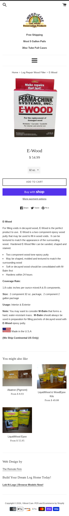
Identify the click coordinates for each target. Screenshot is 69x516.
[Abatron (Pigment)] (17, 375)
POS (36, 503)
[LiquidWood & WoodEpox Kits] (51, 376)
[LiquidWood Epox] (17, 420)
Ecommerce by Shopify (53, 503)
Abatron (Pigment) (17, 389)
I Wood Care (27, 503)
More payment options (34, 198)
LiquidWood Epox (17, 436)
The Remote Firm (12, 469)
